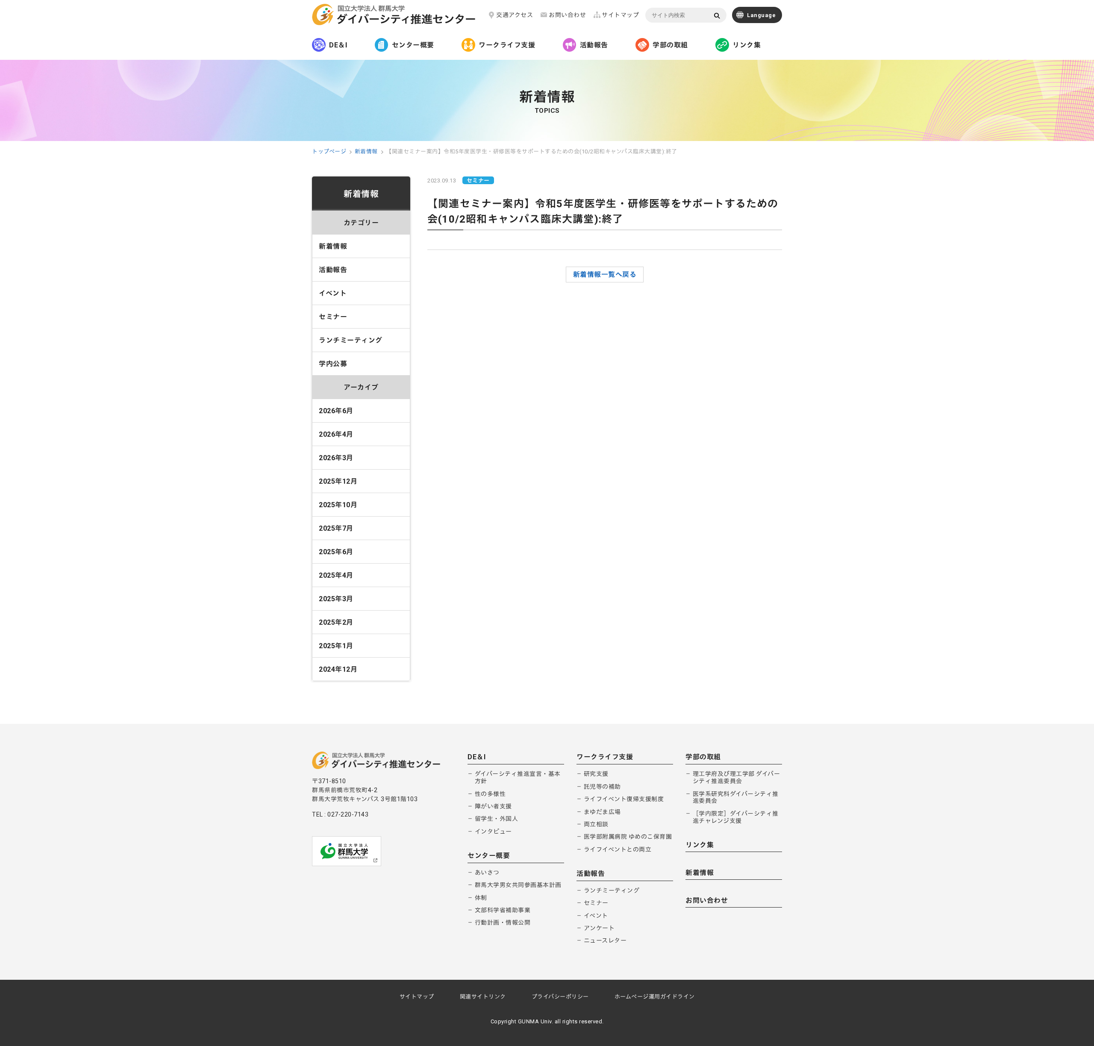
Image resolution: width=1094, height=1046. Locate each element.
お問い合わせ (567, 15)
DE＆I (338, 45)
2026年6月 (336, 411)
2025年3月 (336, 599)
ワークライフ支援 (507, 45)
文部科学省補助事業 (503, 910)
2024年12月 (338, 669)
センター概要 (413, 45)
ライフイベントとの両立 (618, 849)
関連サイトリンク (483, 996)
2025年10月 (338, 505)
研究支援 (596, 773)
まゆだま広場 (602, 811)
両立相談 (596, 824)
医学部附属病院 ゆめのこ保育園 (628, 836)
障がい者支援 (493, 806)
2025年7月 (336, 528)
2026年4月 (336, 434)
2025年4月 (336, 575)
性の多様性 (490, 793)
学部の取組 (670, 45)
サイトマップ (620, 15)
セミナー (333, 317)
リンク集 (746, 45)
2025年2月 (336, 622)
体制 (481, 897)
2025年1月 (336, 646)
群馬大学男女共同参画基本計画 (518, 884)
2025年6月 (336, 552)
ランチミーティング (350, 340)
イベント (333, 293)
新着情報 (366, 151)
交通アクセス (514, 15)
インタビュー (493, 831)
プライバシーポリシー (560, 996)
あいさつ (487, 872)
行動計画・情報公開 (503, 922)
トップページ (329, 151)
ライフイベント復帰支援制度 (624, 799)
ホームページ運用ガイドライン (655, 996)
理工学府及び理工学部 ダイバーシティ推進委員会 (736, 777)
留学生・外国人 (496, 818)
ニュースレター (605, 940)
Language (761, 15)
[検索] (717, 15)
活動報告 (594, 45)
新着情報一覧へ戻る (605, 274)
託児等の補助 (602, 786)
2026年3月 (336, 458)
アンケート (599, 928)
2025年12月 (338, 481)
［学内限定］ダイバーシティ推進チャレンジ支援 (736, 817)
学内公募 (333, 364)
